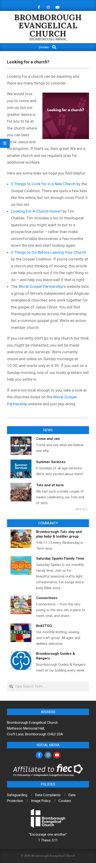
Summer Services (50, 462)
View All (81, 509)
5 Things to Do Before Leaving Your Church (48, 252)
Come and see (48, 439)
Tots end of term (50, 485)
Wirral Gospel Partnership (40, 286)
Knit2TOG (44, 626)
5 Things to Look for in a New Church (43, 184)
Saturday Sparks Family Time (60, 558)
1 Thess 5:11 (48, 840)
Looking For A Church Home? (36, 211)
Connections (46, 598)
